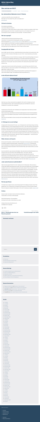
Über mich (6, 259)
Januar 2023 (6, 363)
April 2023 (6, 359)
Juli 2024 (6, 337)
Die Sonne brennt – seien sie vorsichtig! (18, 289)
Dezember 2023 (7, 347)
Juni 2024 (6, 338)
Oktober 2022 (6, 367)
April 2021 (6, 394)
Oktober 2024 (6, 332)
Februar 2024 (6, 344)
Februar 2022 (6, 379)
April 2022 (6, 376)
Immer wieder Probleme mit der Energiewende (18, 291)
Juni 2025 (6, 321)
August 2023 (6, 353)
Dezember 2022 (7, 364)
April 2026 (6, 306)
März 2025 (6, 325)
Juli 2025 (6, 319)
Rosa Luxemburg (12, 41)
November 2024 (7, 331)
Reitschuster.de (32, 158)
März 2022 (6, 378)
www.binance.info (7, 287)
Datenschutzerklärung (6, 418)
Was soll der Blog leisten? (9, 262)
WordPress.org (5, 414)
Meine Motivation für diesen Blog (10, 260)
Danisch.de (3, 118)
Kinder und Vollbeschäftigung (9, 272)
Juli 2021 (6, 389)
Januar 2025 (6, 328)
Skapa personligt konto (8, 286)
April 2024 (6, 341)
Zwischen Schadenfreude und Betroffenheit (12, 271)
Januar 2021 (6, 398)
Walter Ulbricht (19, 41)
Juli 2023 (6, 354)
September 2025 (7, 316)
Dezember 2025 (7, 312)
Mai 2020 (6, 401)
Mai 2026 (6, 305)
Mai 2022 (6, 375)
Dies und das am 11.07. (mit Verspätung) (11, 276)
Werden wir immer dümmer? (19, 286)
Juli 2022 (6, 372)
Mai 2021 (5, 392)
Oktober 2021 (6, 385)
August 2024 (6, 335)
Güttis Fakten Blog (7, 2)
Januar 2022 (6, 380)
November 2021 (7, 383)
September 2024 (7, 334)
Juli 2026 (6, 302)
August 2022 (6, 370)
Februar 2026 (6, 309)
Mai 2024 (6, 340)
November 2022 (7, 366)
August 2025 (6, 318)
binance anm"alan (7, 290)
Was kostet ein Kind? (8, 274)
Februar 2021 (6, 396)
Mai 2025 (6, 322)
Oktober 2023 (6, 350)
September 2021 (7, 386)
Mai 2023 (6, 357)
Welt (2, 135)
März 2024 (6, 343)
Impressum (4, 417)
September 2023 (7, 351)
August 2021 (6, 388)
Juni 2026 (6, 303)
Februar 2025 (6, 327)
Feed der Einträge (6, 411)
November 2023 (7, 348)
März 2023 (6, 360)
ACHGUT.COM (35, 187)
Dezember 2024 (7, 330)
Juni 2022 (6, 373)
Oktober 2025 (6, 315)
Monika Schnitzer (26, 143)
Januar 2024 (6, 346)
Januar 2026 (6, 311)
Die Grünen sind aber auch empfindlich (19, 287)
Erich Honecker (31, 41)
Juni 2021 (6, 391)
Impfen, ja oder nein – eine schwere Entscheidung (13, 275)
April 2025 (6, 324)
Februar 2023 (6, 362)
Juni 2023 (6, 356)
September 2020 (7, 399)
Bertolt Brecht (4, 20)
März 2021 (6, 395)
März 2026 (6, 308)
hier (29, 72)
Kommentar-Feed (6, 413)
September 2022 (7, 369)
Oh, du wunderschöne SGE (17, 290)
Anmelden (4, 410)
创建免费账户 (6, 289)
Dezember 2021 (7, 382)
